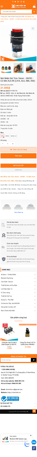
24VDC (8, 93)
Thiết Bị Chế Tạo (6, 296)
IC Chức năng (5, 292)
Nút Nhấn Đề (21, 93)
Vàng (7, 136)
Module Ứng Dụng (7, 278)
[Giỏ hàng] (34, 7)
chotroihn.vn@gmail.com (14, 389)
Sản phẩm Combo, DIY (8, 307)
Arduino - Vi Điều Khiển (8, 274)
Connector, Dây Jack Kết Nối (10, 303)
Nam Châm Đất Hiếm (8, 310)
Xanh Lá (13, 136)
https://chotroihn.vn (14, 392)
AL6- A (13, 93)
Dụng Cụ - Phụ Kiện (7, 300)
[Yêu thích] (33, 28)
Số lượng (3, 140)
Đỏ (2, 136)
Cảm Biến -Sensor (7, 282)
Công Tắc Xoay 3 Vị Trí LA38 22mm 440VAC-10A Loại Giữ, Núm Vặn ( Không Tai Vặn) (27, 344)
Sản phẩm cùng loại (18, 317)
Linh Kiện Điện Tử (6, 289)
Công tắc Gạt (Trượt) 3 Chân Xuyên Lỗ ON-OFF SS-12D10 (9, 344)
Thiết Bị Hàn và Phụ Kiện (9, 285)
